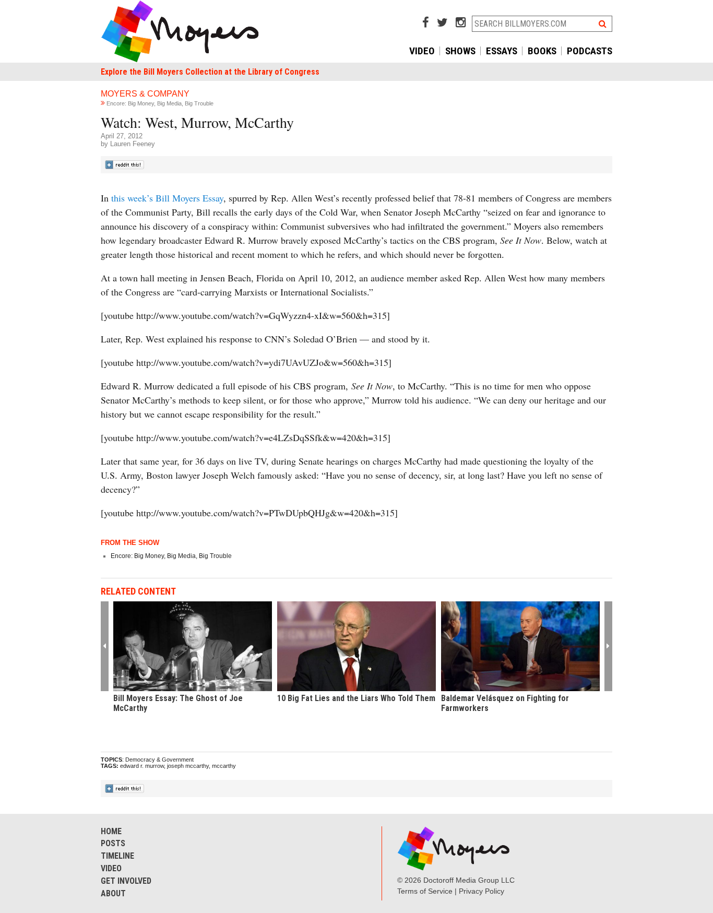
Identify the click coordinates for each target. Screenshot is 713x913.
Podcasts (589, 51)
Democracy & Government (159, 759)
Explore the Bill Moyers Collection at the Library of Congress (210, 72)
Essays (501, 51)
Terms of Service (425, 891)
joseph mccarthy (188, 766)
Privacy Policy (481, 891)
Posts (113, 843)
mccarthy (224, 766)
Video (422, 51)
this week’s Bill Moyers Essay (167, 198)
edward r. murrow (142, 766)
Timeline (117, 856)
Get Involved (126, 881)
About (113, 893)
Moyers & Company (145, 93)
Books (542, 51)
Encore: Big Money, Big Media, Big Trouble (159, 103)
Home (111, 831)
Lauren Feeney (132, 144)
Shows (460, 51)
